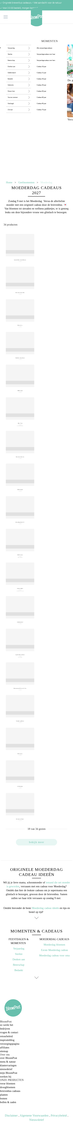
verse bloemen (7, 1083)
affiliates (4, 1047)
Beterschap (18, 964)
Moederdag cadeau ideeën (45, 908)
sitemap (4, 1051)
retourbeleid (6, 1036)
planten (4, 1094)
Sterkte (18, 954)
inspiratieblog (7, 1040)
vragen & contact (9, 1032)
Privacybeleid (59, 1115)
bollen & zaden (8, 1102)
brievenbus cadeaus (10, 1091)
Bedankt (18, 970)
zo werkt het (6, 1025)
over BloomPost (8, 1058)
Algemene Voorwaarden (34, 1115)
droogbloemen (7, 1087)
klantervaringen (8, 1065)
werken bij (5, 1076)
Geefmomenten (26, 182)
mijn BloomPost (8, 1073)
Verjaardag (18, 948)
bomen (3, 1098)
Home (9, 182)
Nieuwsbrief (36, 1119)
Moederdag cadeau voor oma (54, 955)
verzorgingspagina (9, 1043)
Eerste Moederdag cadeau (54, 950)
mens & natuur (8, 1061)
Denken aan (19, 959)
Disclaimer (11, 1115)
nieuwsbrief (6, 1069)
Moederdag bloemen (54, 944)
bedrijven (5, 1028)
